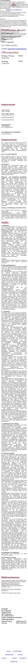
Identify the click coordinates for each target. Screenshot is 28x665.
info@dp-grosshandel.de (17, 49)
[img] (14, 4)
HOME (8, 651)
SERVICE (14, 658)
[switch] (0, 17)
